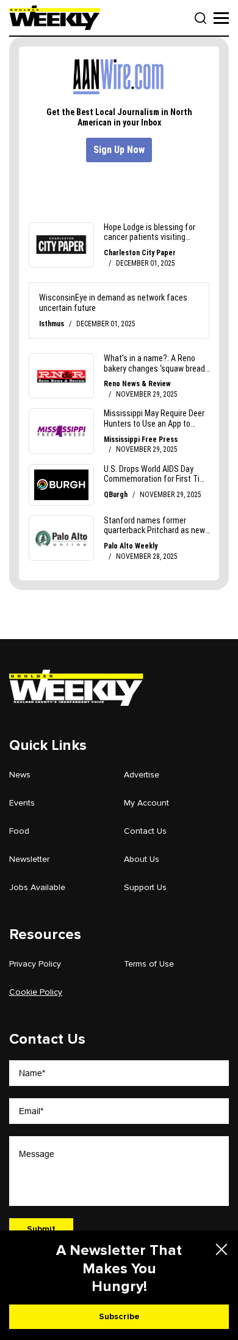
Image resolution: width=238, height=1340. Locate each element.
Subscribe (119, 1316)
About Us (141, 859)
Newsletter (29, 859)
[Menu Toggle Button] (221, 18)
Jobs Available (37, 887)
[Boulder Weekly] (54, 18)
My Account (146, 803)
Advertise (141, 774)
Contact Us (145, 831)
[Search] (200, 18)
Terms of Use (149, 964)
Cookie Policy (35, 992)
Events (22, 803)
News (20, 774)
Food (19, 831)
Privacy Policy (35, 964)
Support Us (145, 887)
